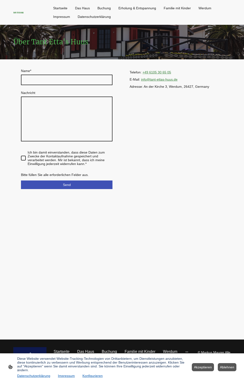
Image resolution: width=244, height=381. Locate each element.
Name (26, 71)
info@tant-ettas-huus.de (159, 79)
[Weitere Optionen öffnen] (187, 351)
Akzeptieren (203, 367)
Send (67, 185)
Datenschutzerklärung (33, 376)
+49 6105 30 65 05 (156, 72)
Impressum (66, 376)
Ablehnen (227, 367)
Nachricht (28, 93)
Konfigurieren (92, 376)
